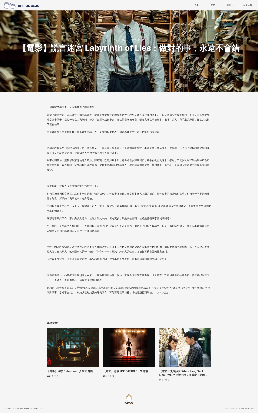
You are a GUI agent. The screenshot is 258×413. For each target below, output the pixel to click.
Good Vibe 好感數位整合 (245, 408)
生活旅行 (247, 5)
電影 (213, 5)
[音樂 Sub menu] (201, 5)
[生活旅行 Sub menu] (254, 5)
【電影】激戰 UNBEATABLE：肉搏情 (125, 371)
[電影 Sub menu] (217, 5)
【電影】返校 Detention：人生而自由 (70, 371)
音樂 (196, 5)
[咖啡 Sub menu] (233, 5)
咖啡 (229, 5)
